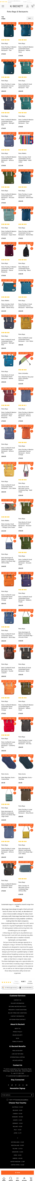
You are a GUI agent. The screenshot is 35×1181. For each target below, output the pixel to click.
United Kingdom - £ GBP (17, 1161)
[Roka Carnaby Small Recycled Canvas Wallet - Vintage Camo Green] (9, 506)
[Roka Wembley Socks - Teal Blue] (26, 761)
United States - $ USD (17, 1164)
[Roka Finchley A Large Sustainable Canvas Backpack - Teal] (9, 66)
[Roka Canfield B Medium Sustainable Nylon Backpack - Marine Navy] (26, 29)
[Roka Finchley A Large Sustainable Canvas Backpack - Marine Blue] (26, 176)
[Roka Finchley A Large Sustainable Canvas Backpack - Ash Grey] (26, 724)
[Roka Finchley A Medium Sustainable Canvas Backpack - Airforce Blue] (26, 395)
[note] (17, 2)
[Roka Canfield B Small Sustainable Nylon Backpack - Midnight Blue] (9, 322)
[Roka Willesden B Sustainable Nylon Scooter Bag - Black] (26, 249)
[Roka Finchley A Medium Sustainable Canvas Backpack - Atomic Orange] (26, 432)
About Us (17, 1028)
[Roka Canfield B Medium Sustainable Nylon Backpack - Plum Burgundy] (9, 395)
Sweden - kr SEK (17, 1158)
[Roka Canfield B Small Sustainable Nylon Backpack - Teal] (26, 66)
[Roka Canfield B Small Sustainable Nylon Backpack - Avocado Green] (26, 542)
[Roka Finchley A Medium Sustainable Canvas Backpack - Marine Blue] (26, 214)
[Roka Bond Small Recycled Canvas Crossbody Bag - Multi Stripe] (26, 469)
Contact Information (17, 1016)
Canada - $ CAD (17, 1113)
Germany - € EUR (17, 1123)
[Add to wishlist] (14, 28)
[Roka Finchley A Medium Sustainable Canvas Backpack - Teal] (9, 29)
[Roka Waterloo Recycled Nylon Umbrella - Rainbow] (26, 359)
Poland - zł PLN (17, 1148)
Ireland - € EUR (17, 1126)
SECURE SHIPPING (18, 1060)
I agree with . (18, 1099)
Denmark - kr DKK (17, 1117)
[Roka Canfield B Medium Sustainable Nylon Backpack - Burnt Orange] (9, 687)
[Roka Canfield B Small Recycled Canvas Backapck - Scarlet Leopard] (9, 652)
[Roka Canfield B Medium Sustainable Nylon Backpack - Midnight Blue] (9, 102)
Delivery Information (17, 1003)
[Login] (27, 6)
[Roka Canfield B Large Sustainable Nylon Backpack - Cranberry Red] (9, 724)
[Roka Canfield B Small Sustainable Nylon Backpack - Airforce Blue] (9, 432)
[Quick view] (14, 25)
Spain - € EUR (17, 1155)
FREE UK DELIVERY (17, 1050)
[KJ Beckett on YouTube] (26, 1085)
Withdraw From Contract (17, 1019)
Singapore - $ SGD (17, 1152)
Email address (6, 1095)
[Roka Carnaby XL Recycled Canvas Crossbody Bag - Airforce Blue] (26, 868)
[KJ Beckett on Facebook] (8, 1085)
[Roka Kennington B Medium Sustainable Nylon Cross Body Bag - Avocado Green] (26, 616)
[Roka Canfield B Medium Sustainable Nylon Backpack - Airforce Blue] (9, 139)
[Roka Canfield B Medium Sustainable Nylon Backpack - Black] (9, 868)
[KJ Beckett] (16, 6)
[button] (5, 40)
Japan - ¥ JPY (17, 1133)
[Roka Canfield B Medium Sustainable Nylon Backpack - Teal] (26, 102)
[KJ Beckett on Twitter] (12, 1085)
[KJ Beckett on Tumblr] (23, 1085)
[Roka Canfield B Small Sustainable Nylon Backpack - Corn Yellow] (9, 469)
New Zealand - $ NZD (17, 1145)
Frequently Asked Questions (17, 1009)
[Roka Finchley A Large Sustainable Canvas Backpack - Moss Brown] (26, 794)
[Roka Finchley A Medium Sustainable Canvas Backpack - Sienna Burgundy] (9, 249)
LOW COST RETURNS (17, 1054)
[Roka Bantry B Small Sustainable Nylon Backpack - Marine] (9, 359)
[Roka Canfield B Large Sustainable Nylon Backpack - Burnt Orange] (9, 579)
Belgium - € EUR (17, 1110)
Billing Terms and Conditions (17, 1013)
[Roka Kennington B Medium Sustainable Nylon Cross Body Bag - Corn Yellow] (26, 831)
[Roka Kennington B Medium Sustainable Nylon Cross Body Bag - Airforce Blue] (9, 542)
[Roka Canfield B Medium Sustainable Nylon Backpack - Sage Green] (9, 214)
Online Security (17, 1035)
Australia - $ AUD (17, 1107)
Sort (29, 18)
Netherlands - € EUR (17, 1142)
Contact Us (17, 1000)
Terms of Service (17, 1041)
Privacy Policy (17, 1031)
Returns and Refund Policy (17, 1006)
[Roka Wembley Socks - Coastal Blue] (9, 761)
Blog (17, 1038)
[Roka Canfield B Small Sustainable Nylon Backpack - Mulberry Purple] (26, 579)
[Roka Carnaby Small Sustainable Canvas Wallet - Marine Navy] (9, 286)
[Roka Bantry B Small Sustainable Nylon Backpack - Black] (26, 652)
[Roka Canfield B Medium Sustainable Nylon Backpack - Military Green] (26, 687)
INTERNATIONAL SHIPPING (17, 1057)
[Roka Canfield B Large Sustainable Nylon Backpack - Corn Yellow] (26, 322)
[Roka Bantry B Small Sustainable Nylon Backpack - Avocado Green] (26, 506)
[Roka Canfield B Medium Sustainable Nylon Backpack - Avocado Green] (9, 176)
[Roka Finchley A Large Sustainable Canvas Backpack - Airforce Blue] (9, 831)
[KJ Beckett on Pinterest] (16, 1085)
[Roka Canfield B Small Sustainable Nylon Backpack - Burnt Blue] (9, 616)
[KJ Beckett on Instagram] (19, 1085)
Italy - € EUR (17, 1129)
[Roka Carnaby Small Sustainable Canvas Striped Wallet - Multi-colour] (26, 139)
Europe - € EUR (17, 1120)
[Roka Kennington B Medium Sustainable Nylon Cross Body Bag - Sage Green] (9, 794)
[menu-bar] (4, 6)
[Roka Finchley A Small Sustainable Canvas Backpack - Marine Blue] (26, 286)
